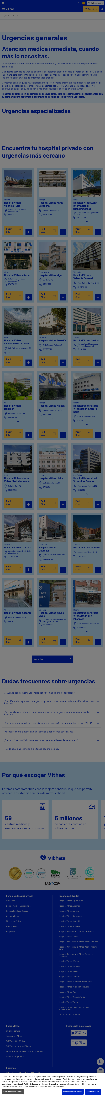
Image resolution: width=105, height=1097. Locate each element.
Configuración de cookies (12, 1092)
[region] (52, 1085)
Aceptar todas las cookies (72, 1092)
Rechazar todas (93, 1092)
